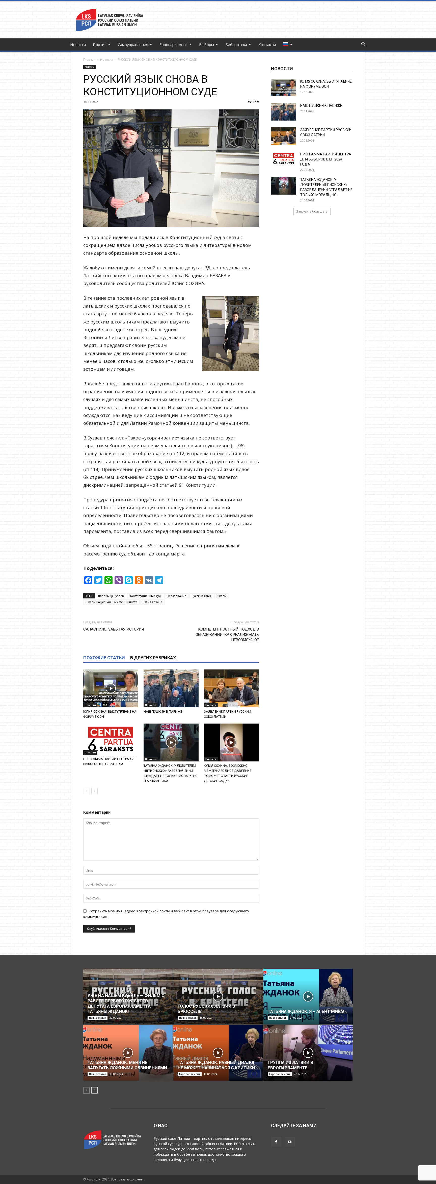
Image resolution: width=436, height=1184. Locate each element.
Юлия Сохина (152, 602)
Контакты (267, 44)
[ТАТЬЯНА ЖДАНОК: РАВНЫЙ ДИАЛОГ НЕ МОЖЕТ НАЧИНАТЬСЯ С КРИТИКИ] (218, 1053)
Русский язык (201, 596)
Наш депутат (97, 1017)
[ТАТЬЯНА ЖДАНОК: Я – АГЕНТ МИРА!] (308, 996)
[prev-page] (86, 791)
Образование (176, 596)
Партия (99, 44)
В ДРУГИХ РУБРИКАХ (153, 657)
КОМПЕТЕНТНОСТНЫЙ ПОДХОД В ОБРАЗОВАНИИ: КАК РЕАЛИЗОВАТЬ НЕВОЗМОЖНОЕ (227, 634)
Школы (221, 596)
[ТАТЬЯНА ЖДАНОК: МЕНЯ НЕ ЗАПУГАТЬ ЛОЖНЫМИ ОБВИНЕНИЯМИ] (128, 1053)
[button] (363, 44)
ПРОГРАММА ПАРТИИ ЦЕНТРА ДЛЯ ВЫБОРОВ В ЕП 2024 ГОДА (325, 159)
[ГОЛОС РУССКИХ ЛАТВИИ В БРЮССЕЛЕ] (218, 996)
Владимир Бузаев (111, 596)
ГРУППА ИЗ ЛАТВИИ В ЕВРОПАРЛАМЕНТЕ (290, 1065)
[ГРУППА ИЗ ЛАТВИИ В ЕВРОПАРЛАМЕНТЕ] (308, 1053)
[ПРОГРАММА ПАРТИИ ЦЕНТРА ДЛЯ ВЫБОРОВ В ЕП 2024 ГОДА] (110, 739)
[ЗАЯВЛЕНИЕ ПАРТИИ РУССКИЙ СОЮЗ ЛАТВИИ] (231, 688)
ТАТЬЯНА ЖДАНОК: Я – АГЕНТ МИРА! (306, 1011)
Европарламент (173, 44)
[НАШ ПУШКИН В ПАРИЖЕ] (171, 688)
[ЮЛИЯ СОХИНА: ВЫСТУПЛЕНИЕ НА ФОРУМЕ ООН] (110, 688)
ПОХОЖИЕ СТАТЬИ (104, 657)
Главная (89, 59)
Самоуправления (133, 44)
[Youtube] (290, 1142)
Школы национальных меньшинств (111, 602)
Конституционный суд (145, 596)
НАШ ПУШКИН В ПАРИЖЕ (163, 711)
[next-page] (94, 791)
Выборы (206, 44)
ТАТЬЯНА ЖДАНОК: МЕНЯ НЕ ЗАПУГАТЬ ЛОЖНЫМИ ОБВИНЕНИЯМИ (127, 1065)
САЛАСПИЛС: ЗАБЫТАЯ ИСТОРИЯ (113, 629)
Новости (78, 44)
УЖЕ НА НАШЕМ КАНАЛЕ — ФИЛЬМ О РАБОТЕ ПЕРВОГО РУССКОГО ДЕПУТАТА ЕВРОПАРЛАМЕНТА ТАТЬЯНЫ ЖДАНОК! (126, 1003)
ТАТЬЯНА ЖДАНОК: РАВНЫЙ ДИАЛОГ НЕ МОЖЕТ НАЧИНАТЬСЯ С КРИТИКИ (217, 1065)
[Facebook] (276, 1142)
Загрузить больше (310, 211)
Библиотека (236, 44)
